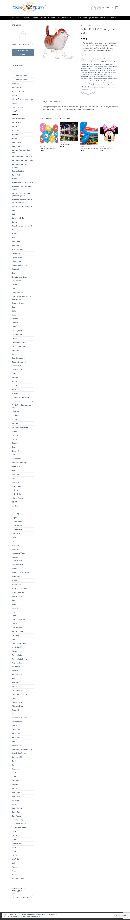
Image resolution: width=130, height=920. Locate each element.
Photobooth (16, 667)
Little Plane (16, 533)
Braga (97, 68)
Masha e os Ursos (18, 553)
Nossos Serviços (80, 18)
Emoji (14, 374)
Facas (14, 389)
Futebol (14, 439)
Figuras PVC (16, 401)
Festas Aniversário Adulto (21, 397)
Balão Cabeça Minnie (107, 148)
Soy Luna (15, 780)
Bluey (14, 238)
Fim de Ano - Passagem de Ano (21, 406)
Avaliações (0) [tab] (54, 102)
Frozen (14, 431)
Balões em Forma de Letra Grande (21, 188)
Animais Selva (17, 122)
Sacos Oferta (16, 733)
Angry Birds (16, 111)
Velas (14, 871)
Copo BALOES (111, 70)
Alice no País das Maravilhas (22, 99)
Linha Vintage (17, 529)
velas (86, 89)
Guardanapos (17, 459)
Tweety (14, 855)
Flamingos (15, 415)
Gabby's (15, 443)
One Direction (17, 627)
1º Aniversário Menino (20, 79)
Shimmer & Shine (18, 757)
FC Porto (15, 393)
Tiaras (14, 832)
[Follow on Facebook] (91, 8)
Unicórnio (15, 859)
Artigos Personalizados (96, 66)
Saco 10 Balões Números (48, 148)
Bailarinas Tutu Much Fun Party (21, 151)
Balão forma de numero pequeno (20, 166)
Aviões (14, 138)
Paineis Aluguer (17, 631)
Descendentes (17, 334)
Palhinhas (15, 635)
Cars (13, 273)
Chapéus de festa (18, 303)
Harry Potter (16, 467)
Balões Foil (101, 59)
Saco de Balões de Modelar (89, 148)
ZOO (13, 883)
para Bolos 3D (17, 647)
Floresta (15, 419)
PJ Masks (15, 682)
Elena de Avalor (17, 370)
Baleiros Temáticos (18, 171)
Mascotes (15, 549)
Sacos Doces (16, 730)
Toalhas (14, 839)
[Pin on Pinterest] (93, 93)
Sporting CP (16, 796)
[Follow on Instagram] (95, 8)
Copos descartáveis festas (88, 72)
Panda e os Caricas (19, 643)
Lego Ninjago (16, 514)
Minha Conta (66, 18)
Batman (14, 222)
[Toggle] (32, 83)
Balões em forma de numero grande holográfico (22, 194)
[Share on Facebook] (82, 93)
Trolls (14, 851)
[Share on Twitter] (86, 93)
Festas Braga (108, 85)
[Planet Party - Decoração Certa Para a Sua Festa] (31, 8)
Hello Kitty (15, 482)
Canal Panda (16, 261)
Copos (14, 327)
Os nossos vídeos (48, 18)
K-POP (14, 502)
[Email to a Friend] (90, 93)
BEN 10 (14, 230)
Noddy (14, 616)
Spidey (14, 788)
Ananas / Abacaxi (18, 107)
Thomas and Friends (19, 828)
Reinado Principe (18, 722)
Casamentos (16, 281)
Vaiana (14, 867)
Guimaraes (91, 87)
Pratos (14, 698)
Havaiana (15, 474)
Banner (14, 210)
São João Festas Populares (22, 749)
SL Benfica (16, 769)
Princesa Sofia (17, 702)
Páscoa (14, 651)
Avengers (15, 134)
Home (18, 18)
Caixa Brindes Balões (105, 68)
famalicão (89, 85)
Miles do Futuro (17, 565)
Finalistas (15, 412)
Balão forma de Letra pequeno (23, 160)
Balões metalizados (66, 144)
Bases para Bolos (18, 218)
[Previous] (40, 138)
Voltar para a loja (23, 52)
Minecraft (15, 569)
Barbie (14, 214)
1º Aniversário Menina (20, 75)
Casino (14, 285)
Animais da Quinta (18, 119)
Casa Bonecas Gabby (20, 277)
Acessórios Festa (18, 91)
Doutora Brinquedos (19, 362)
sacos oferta (98, 87)
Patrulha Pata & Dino (19, 659)
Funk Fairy (15, 435)
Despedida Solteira (19, 342)
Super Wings (16, 816)
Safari (14, 741)
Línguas (14, 518)
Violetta (14, 875)
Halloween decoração (20, 463)
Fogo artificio (16, 423)
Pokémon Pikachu (18, 690)
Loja (58, 18)
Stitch (14, 804)
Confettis (15, 319)
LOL (13, 541)
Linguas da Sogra (18, 521)
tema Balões (107, 87)
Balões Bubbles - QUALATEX (22, 183)
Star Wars (15, 800)
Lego (13, 510)
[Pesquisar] (13, 18)
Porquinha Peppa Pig (19, 694)
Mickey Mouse (17, 561)
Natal (14, 600)
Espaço (14, 382)
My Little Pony (17, 596)
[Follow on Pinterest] (99, 8)
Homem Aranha (17, 486)
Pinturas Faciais (17, 675)
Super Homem (17, 808)
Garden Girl (16, 451)
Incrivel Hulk (16, 494)
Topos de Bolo (17, 843)
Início (83, 25)
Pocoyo (14, 686)
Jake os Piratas (17, 498)
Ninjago (14, 612)
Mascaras (15, 545)
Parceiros (114, 18)
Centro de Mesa (17, 293)
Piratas (14, 678)
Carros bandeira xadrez (20, 265)
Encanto (15, 378)
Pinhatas (15, 671)
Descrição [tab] (44, 102)
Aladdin (14, 95)
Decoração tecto (17, 330)
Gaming (14, 447)
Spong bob (16, 792)
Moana (14, 580)
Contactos (104, 18)
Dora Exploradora (18, 358)
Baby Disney (16, 142)
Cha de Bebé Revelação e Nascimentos (21, 298)
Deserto (14, 338)
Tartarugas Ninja (18, 820)
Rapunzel (15, 710)
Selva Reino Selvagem (20, 753)
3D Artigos (15, 83)
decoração (100, 72)
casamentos (84, 70)
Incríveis (15, 490)
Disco (14, 354)
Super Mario (16, 812)
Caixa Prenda (17, 257)
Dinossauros (16, 350)
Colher (14, 311)
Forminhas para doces (20, 427)
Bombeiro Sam (17, 241)
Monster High (16, 584)
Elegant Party (16, 366)
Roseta (14, 726)
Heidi (14, 478)
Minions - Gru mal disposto (21, 572)
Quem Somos (93, 18)
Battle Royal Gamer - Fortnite (22, 226)
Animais (15, 115)
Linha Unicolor (17, 525)
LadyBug (15, 506)
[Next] (118, 138)
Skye (13, 765)
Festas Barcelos (98, 85)
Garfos (14, 455)
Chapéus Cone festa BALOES (97, 70)
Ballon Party (16, 175)
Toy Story (15, 847)
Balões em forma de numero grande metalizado (22, 201)
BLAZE (14, 234)
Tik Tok (14, 836)
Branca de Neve (17, 249)
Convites (15, 323)
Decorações (26, 18)
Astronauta (16, 130)
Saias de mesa (17, 745)
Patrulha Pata (17, 655)
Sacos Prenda (17, 737)
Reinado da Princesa (19, 718)
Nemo (14, 604)
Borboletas (16, 245)
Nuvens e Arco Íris (18, 620)
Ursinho (14, 863)
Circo (14, 307)
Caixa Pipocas (17, 253)
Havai (14, 470)
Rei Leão (15, 714)
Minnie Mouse (17, 576)
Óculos (14, 624)
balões (92, 68)
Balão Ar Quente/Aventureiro (22, 157)
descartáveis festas (86, 78)
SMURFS (15, 773)
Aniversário (16, 126)
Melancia (15, 557)
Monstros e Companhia (20, 588)
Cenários (15, 289)
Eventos (36, 18)
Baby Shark (16, 146)
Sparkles (15, 784)
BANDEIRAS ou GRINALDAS (23, 206)
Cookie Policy (40, 916)
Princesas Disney (18, 706)
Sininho (14, 761)
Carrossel (15, 269)
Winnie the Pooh (18, 879)
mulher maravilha (18, 592)
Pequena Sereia (17, 663)
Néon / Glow (16, 608)
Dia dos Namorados (19, 346)
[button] (110, 8)
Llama (14, 537)
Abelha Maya (16, 87)
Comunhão (16, 315)
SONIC (14, 777)
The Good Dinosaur (19, 824)
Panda (14, 639)
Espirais (15, 385)
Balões (14, 179)
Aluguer (14, 103)
